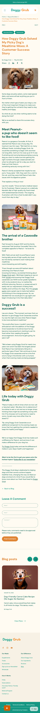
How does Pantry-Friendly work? (10, 687)
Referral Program (7, 691)
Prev (3, 25)
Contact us (5, 694)
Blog (22, 666)
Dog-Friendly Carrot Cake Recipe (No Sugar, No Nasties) (19, 597)
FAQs (3, 680)
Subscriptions (6, 683)
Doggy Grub (6, 275)
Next (36, 25)
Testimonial (19, 32)
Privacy (8, 705)
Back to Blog (9, 489)
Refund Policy (30, 705)
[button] (5, 10)
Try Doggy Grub (8, 446)
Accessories (6, 663)
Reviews (23, 663)
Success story (8, 32)
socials (8, 277)
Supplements (6, 658)
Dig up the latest (13, 17)
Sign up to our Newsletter (10, 666)
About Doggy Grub (27, 658)
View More (18, 621)
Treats (4, 660)
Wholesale (5, 669)
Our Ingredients (26, 660)
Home (4, 17)
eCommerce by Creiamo (20, 710)
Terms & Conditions (18, 705)
